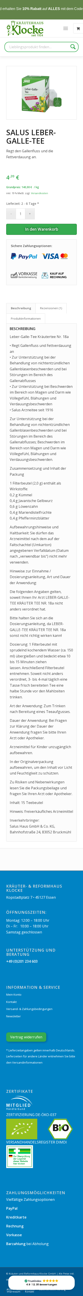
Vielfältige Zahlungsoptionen (30, 1199)
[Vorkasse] (24, 275)
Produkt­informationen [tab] (26, 319)
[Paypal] (24, 256)
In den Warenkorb (41, 229)
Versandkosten (39, 193)
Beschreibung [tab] (21, 308)
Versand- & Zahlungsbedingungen (29, 1009)
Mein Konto (13, 995)
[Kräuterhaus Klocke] (25, 28)
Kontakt (11, 1002)
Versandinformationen (27, 1062)
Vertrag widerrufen (26, 1037)
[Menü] (65, 28)
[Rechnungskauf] (55, 275)
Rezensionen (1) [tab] (51, 308)
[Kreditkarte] (55, 256)
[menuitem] (65, 28)
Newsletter (13, 1016)
